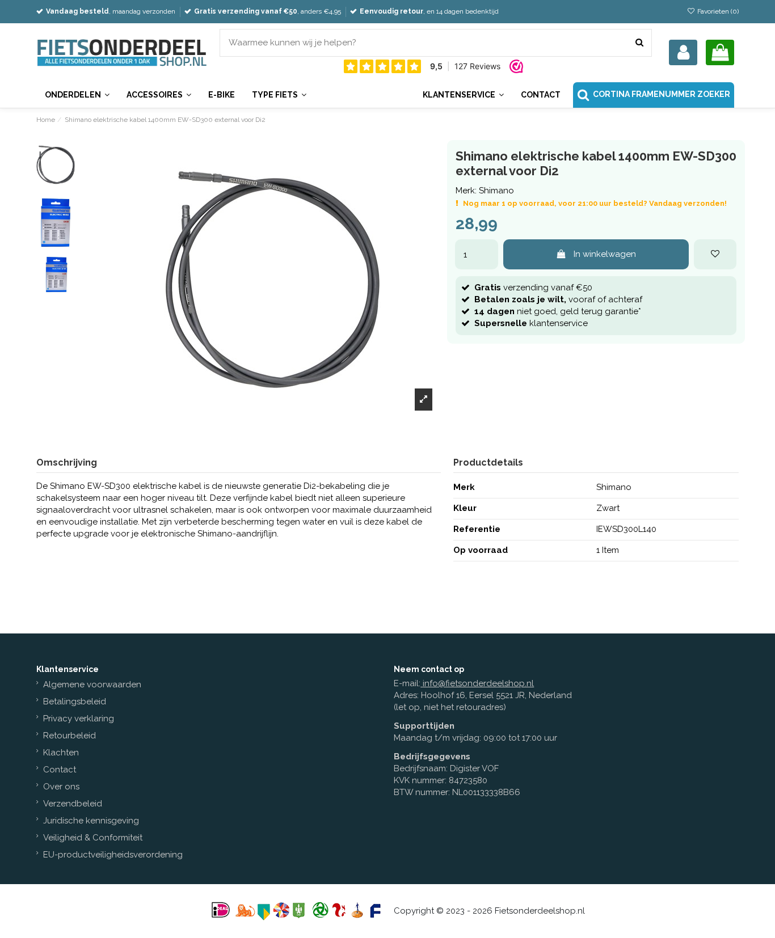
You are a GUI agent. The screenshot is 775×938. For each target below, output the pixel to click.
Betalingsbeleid (74, 701)
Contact (59, 769)
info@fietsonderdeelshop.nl (478, 683)
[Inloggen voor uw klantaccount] (683, 52)
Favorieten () (717, 11)
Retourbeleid (69, 735)
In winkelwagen (605, 254)
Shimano (496, 190)
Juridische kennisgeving (91, 821)
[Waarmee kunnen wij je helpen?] (639, 43)
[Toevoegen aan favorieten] (715, 254)
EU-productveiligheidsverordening (113, 855)
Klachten (61, 752)
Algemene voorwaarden (92, 684)
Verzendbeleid (72, 803)
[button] (463, 95)
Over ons (61, 786)
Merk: (466, 190)
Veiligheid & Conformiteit (92, 838)
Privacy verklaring (78, 718)
